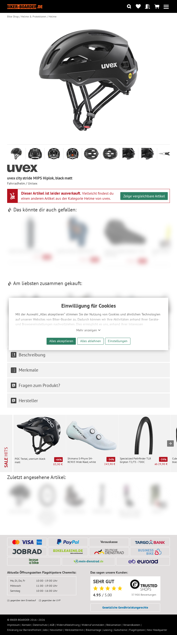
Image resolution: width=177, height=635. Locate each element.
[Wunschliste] (138, 6)
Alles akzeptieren (61, 341)
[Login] (147, 6)
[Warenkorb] (157, 6)
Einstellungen (117, 341)
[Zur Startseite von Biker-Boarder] (25, 6)
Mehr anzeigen (87, 330)
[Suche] (129, 6)
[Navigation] (166, 6)
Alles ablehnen (90, 341)
